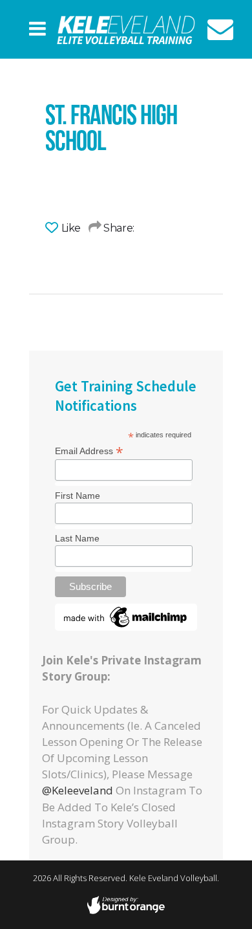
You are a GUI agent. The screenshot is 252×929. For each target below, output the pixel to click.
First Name (77, 495)
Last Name (77, 538)
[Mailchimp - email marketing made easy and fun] (126, 626)
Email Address (89, 450)
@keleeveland (77, 790)
